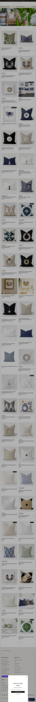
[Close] (26, 676)
